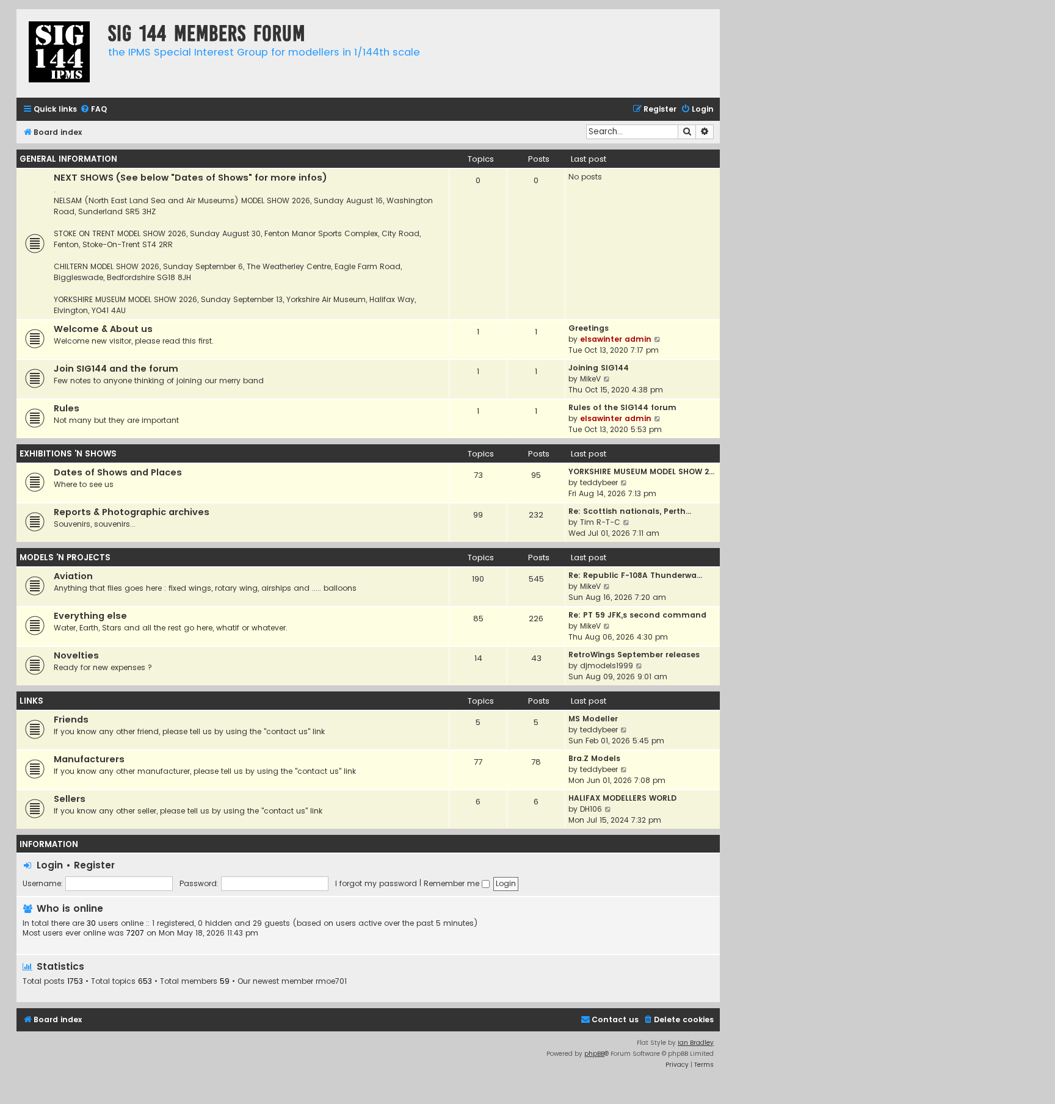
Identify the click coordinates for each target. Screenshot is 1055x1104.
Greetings (588, 328)
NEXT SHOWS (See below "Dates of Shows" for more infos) (190, 177)
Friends (71, 719)
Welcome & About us (103, 329)
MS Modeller (593, 718)
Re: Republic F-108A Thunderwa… (635, 575)
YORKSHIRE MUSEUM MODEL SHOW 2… (641, 471)
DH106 (591, 809)
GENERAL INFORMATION (68, 159)
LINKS (31, 701)
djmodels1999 (606, 665)
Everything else (90, 616)
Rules (66, 408)
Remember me (453, 883)
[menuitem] (93, 109)
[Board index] (59, 53)
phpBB (594, 1053)
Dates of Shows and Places (118, 472)
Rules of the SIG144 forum (622, 407)
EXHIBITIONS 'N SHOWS (68, 454)
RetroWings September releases (634, 654)
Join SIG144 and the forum (116, 369)
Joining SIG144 (598, 368)
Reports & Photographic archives (131, 512)
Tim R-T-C (600, 522)
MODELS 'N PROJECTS (65, 557)
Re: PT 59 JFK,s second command (637, 615)
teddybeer (599, 482)
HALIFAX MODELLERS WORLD (622, 798)
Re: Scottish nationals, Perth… (629, 511)
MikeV (590, 378)
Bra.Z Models (594, 758)
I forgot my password (376, 883)
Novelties (76, 655)
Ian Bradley (696, 1042)
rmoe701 (331, 981)
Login (50, 865)
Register (94, 865)
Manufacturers (89, 759)
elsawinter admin (615, 339)
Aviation (73, 576)
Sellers (69, 799)
